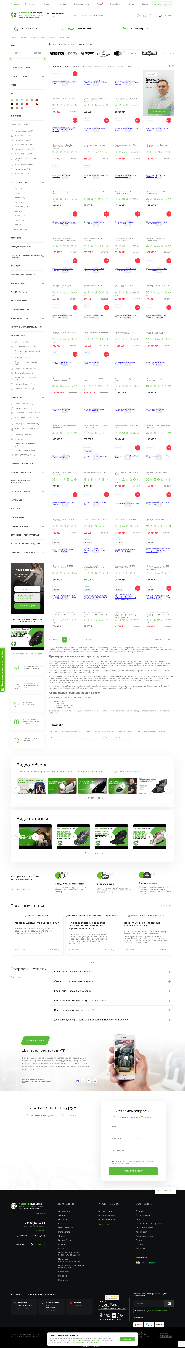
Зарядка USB (16, 500)
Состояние (16, 238)
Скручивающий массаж (22, 463)
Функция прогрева (19, 318)
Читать (53, 949)
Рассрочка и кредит (146, 1236)
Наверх (167, 1190)
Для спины (54, 738)
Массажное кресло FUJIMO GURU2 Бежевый (158, 286)
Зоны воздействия (19, 182)
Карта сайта (64, 1272)
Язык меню (15, 266)
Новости (62, 1219)
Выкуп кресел (143, 1215)
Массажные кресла (106, 1211)
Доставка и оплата (81, 4)
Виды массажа (18, 335)
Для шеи (88, 731)
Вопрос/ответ (65, 1232)
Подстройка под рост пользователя (21, 481)
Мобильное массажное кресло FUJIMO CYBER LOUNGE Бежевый (65, 239)
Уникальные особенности (23, 274)
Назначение (16, 116)
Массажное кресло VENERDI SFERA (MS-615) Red (63, 567)
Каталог (46, 4)
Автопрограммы (18, 283)
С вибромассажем (122, 738)
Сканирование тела (20, 309)
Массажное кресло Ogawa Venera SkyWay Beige (64, 426)
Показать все (166, 53)
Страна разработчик (20, 67)
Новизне (97, 66)
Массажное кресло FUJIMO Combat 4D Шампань (93, 286)
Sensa (139, 731)
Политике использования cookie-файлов (85, 1342)
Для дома (54, 731)
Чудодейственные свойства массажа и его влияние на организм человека (87, 926)
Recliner (134, 53)
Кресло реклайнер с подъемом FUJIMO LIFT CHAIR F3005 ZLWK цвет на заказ (95, 614)
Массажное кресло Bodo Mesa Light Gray (157, 146)
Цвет (13, 94)
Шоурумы (140, 1248)
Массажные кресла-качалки (104, 731)
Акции (99, 4)
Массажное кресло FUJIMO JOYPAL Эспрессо (124, 192)
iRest (63, 738)
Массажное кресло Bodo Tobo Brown (156, 473)
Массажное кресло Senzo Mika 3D (95, 519)
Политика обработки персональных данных (69, 1254)
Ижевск (16, 4)
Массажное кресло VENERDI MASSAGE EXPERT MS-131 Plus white (94, 568)
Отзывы (145, 4)
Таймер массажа (19, 292)
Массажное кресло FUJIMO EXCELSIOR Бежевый (62, 379)
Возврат (140, 1211)
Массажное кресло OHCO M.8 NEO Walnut (96, 379)
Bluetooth (15, 509)
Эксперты (63, 1280)
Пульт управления (19, 301)
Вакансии (63, 1276)
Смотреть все (92, 798)
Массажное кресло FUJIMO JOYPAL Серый (155, 192)
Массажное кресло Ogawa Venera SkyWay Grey (158, 379)
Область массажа (19, 124)
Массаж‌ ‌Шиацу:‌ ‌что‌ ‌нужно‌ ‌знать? (37, 923)
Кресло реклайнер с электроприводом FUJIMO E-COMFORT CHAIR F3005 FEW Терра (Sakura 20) (125, 614)
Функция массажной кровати (25, 552)
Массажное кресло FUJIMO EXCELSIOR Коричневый (155, 333)
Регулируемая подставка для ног (26, 327)
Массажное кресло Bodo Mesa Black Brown (63, 520)
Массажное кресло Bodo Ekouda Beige (126, 473)
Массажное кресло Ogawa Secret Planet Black (126, 426)
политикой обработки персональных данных (151, 1311)
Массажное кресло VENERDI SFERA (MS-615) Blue (125, 567)
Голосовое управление (21, 491)
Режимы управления (20, 526)
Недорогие (121, 731)
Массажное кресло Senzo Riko (125, 519)
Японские (71, 738)
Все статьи (166, 906)
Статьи (131, 4)
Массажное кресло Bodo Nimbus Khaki (64, 99)
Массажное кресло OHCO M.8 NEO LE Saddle (158, 520)
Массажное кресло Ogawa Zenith (95, 472)
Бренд (13, 85)
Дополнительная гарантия (149, 1224)
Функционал (16, 397)
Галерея (62, 1244)
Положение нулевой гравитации (26, 535)
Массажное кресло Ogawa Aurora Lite (64, 192)
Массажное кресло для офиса (154, 731)
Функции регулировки (21, 247)
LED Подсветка (17, 517)
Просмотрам (109, 66)
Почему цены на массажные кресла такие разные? (142, 924)
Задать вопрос (159, 111)
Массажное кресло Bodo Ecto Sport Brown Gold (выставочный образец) (63, 147)
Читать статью (19, 889)
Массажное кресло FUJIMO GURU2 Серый (96, 333)
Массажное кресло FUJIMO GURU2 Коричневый (65, 333)
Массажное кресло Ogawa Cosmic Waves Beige (158, 426)
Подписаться (23, 1308)
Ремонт (139, 1240)
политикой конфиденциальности (133, 1161)
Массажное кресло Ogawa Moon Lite (95, 192)
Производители (66, 1228)
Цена (13, 45)
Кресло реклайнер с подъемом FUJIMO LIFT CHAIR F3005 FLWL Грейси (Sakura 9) (158, 614)
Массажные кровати (107, 1219)
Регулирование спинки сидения (25, 544)
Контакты (63, 1248)
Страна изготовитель (21, 76)
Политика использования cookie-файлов (71, 1267)
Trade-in (140, 1244)
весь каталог (103, 1225)
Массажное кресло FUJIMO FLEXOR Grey (93, 239)
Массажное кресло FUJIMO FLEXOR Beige (155, 239)
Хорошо (127, 1339)
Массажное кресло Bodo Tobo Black (125, 146)
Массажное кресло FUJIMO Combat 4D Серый (124, 286)
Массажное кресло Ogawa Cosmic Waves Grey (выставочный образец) (95, 100)
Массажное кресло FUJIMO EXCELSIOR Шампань (124, 333)
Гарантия (140, 1219)
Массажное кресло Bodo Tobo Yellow (94, 146)
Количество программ (21, 472)
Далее (89, 639)
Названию (87, 66)
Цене (129, 66)
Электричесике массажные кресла (90, 738)
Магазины (62, 4)
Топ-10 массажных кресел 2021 (71, 731)
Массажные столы (106, 1215)
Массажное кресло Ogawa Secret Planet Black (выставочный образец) (126, 100)
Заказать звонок (58, 17)
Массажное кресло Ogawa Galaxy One (126, 379)
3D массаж (109, 738)
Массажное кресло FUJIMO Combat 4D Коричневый (62, 286)
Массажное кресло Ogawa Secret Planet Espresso (95, 426)
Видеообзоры (115, 4)
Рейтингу (120, 66)
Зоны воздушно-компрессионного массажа (27, 256)
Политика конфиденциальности (69, 1260)
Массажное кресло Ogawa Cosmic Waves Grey (64, 473)
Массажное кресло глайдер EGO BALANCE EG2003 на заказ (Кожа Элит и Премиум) (158, 568)
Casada (130, 731)
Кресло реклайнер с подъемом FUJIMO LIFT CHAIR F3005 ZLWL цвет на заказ (64, 614)
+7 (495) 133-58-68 (55, 14)
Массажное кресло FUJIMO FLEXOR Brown (124, 239)
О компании (29, 4)
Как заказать (142, 1232)
